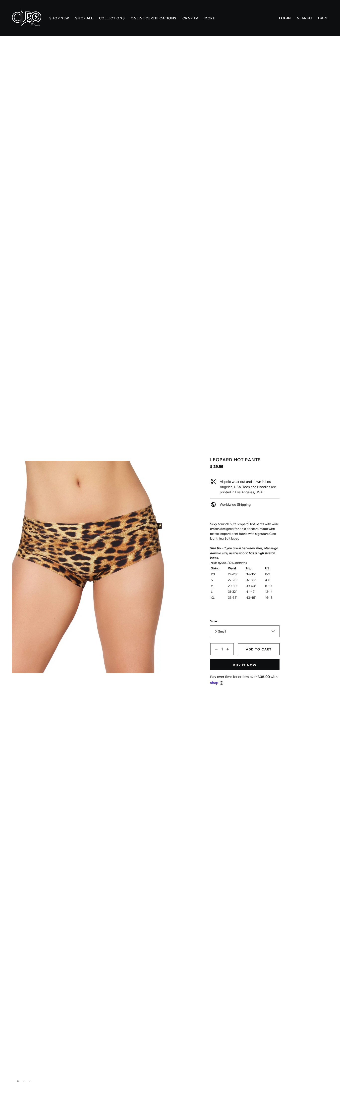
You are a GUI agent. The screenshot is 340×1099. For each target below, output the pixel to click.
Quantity (217, 658)
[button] (158, 53)
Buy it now (244, 665)
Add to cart (259, 649)
